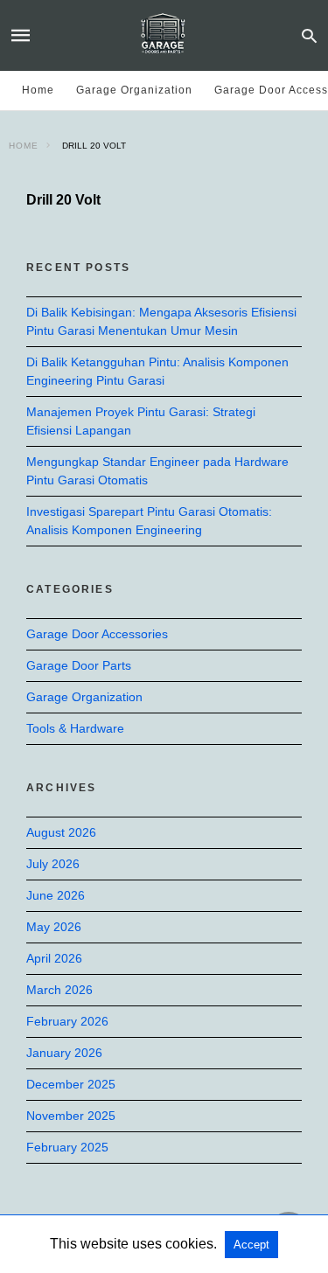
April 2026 (54, 958)
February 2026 (67, 1021)
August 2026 (61, 832)
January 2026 (64, 1053)
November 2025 (70, 1116)
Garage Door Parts (78, 665)
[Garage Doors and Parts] (162, 34)
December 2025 (70, 1084)
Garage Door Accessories (97, 634)
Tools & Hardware (75, 728)
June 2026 (55, 895)
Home (38, 90)
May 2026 (53, 927)
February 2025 (67, 1147)
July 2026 (53, 864)
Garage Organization (134, 90)
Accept (251, 1244)
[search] (309, 35)
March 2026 (59, 990)
